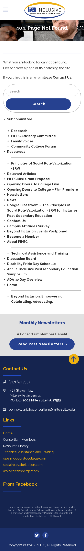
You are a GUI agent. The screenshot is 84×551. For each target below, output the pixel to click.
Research (19, 131)
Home (12, 285)
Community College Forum (33, 146)
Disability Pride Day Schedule (31, 264)
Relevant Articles (21, 174)
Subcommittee (19, 119)
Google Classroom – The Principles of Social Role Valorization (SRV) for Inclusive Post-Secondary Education (42, 210)
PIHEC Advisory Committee (33, 136)
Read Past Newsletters (40, 344)
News (11, 200)
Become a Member (23, 237)
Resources (16, 152)
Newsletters (17, 195)
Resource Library (16, 446)
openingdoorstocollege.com (24, 458)
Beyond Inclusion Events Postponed (37, 231)
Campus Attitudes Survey (28, 226)
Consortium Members (19, 440)
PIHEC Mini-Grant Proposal (28, 179)
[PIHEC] (44, 10)
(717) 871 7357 (19, 382)
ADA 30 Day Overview (24, 280)
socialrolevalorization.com (23, 465)
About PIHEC (17, 242)
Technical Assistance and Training (39, 253)
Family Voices (22, 141)
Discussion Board (21, 259)
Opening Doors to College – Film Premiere (42, 190)
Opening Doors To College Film (33, 184)
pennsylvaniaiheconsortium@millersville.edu (42, 409)
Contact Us (62, 77)
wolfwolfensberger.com (21, 471)
